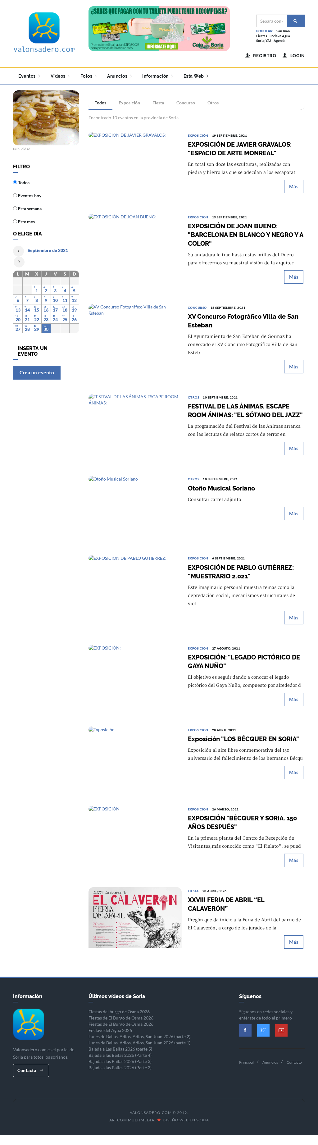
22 (36, 319)
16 (45, 309)
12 (74, 300)
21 (27, 319)
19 (74, 309)
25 (64, 319)
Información (156, 76)
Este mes (26, 221)
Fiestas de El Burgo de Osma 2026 (121, 1017)
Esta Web (194, 76)
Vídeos (59, 76)
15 (36, 309)
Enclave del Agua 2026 (110, 1030)
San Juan (283, 31)
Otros (213, 102)
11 (64, 300)
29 (36, 329)
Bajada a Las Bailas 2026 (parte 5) (120, 1048)
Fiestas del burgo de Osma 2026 (119, 1011)
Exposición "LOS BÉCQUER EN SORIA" (243, 739)
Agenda (279, 41)
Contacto (294, 1062)
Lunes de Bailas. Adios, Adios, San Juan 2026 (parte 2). (140, 1036)
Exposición (129, 102)
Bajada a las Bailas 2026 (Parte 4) (120, 1055)
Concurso (185, 102)
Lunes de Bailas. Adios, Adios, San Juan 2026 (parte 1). (140, 1042)
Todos (100, 102)
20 (18, 319)
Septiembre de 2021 (48, 250)
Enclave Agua (280, 36)
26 (74, 319)
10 (55, 300)
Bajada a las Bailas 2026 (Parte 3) (120, 1061)
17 (55, 309)
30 (45, 329)
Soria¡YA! (263, 41)
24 (55, 319)
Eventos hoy (29, 195)
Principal (246, 1062)
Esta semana (29, 208)
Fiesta (158, 102)
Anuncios (118, 76)
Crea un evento (37, 372)
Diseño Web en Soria (186, 1120)
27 (18, 329)
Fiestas (261, 36)
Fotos (86, 76)
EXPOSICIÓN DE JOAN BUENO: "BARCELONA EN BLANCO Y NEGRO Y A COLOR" (245, 234)
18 (64, 309)
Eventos (27, 76)
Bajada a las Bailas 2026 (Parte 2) (120, 1067)
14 (27, 309)
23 (45, 319)
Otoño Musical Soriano (221, 488)
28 (27, 329)
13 (18, 309)
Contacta (27, 1070)
